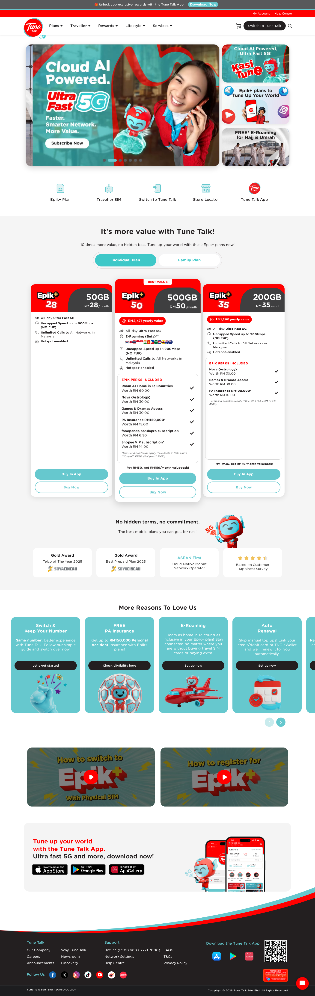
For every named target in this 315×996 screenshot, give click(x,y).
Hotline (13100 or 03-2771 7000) (132, 950)
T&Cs (167, 956)
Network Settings (119, 956)
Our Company (39, 950)
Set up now (193, 665)
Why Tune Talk (73, 950)
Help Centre (283, 13)
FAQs (167, 950)
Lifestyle (133, 26)
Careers (33, 956)
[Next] (280, 722)
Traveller (78, 26)
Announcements (40, 963)
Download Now (203, 4)
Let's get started (46, 665)
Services (161, 26)
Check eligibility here (119, 665)
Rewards (106, 26)
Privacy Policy (175, 963)
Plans (54, 26)
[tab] (125, 260)
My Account (261, 13)
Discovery (69, 963)
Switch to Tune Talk (264, 26)
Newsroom (70, 956)
